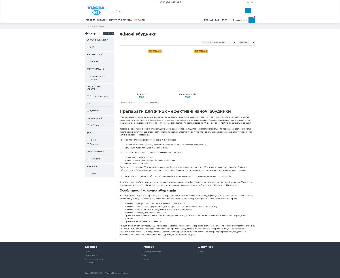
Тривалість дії (94, 118)
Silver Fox (141, 94)
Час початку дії (95, 54)
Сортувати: (207, 42)
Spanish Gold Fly (187, 94)
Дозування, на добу (97, 40)
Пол (89, 104)
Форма (90, 133)
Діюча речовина (95, 152)
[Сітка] (121, 42)
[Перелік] (124, 42)
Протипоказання (96, 69)
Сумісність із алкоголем (93, 87)
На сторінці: (243, 42)
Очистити (109, 33)
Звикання (92, 166)
